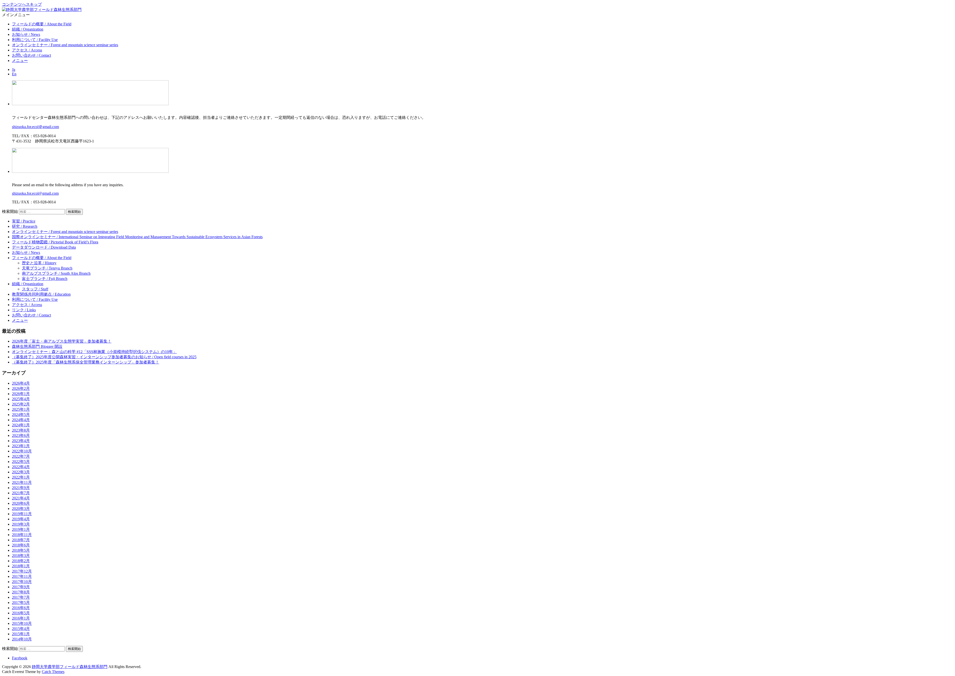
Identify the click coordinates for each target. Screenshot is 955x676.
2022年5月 (21, 461)
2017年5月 (21, 602)
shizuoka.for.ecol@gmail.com (35, 193)
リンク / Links (24, 310)
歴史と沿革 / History (39, 263)
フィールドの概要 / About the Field (41, 24)
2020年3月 (21, 508)
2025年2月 (21, 404)
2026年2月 (21, 388)
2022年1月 (21, 477)
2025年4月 (21, 399)
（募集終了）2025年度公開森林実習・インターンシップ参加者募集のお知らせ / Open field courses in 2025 (104, 357)
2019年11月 (22, 514)
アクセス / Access (27, 50)
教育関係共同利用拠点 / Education (41, 294)
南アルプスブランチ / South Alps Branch (56, 273)
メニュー (20, 60)
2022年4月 (21, 467)
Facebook (19, 658)
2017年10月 (22, 582)
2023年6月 (21, 435)
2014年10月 (22, 639)
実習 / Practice (23, 221)
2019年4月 (21, 519)
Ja (13, 69)
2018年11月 (22, 535)
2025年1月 (21, 409)
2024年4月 (21, 420)
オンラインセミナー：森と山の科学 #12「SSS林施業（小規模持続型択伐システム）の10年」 (94, 352)
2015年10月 (22, 623)
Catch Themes (53, 672)
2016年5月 (21, 613)
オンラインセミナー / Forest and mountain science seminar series (65, 45)
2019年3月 (21, 524)
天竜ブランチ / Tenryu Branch (47, 268)
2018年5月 (21, 550)
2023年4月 (21, 441)
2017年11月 (22, 576)
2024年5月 (21, 414)
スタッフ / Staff (35, 289)
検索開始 (10, 211)
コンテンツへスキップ (22, 4)
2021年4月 (21, 498)
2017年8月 (21, 592)
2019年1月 (21, 529)
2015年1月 (21, 634)
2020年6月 (21, 503)
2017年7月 (21, 597)
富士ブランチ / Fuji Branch (44, 278)
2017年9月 (21, 587)
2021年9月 (21, 488)
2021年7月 (21, 493)
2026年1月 (21, 394)
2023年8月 (21, 430)
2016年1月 (21, 618)
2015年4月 (21, 629)
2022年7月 (21, 456)
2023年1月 (21, 446)
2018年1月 (21, 566)
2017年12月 (22, 571)
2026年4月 (21, 383)
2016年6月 (21, 608)
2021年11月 (22, 482)
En (14, 74)
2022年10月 (22, 451)
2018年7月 (21, 540)
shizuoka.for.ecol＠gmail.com (35, 127)
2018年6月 (21, 545)
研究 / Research (24, 226)
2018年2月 (21, 561)
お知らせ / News (26, 34)
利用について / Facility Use (35, 40)
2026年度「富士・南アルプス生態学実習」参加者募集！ (61, 341)
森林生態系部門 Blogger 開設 (37, 346)
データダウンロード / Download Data (44, 247)
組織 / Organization (27, 29)
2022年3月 (21, 472)
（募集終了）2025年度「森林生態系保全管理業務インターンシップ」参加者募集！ (85, 362)
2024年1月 (21, 425)
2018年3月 (21, 555)
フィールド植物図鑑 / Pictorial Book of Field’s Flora (55, 242)
